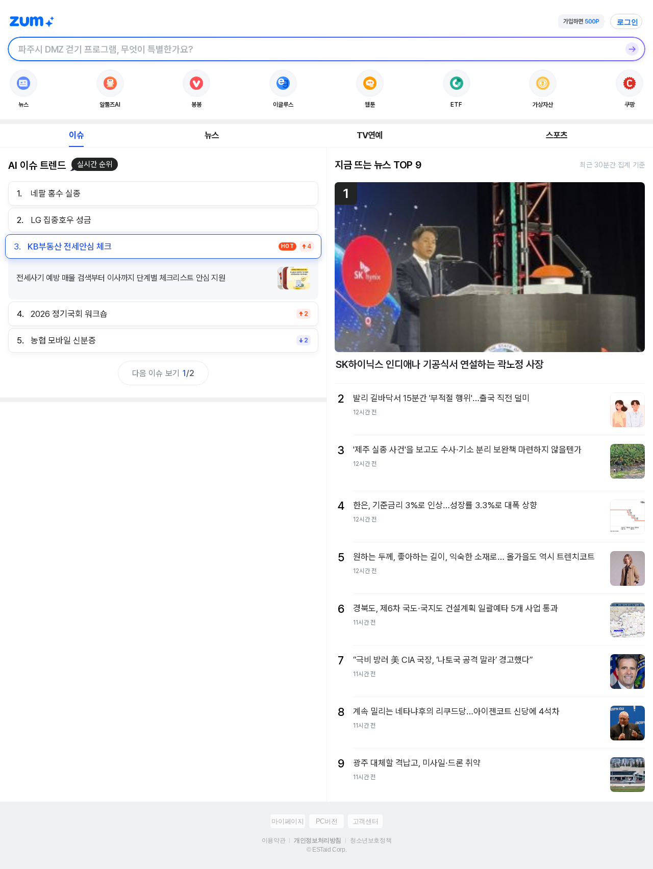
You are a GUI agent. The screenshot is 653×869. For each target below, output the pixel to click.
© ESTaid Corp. (326, 849)
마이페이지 (287, 821)
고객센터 (365, 821)
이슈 (76, 135)
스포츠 (557, 135)
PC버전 (326, 821)
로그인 (627, 22)
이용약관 (273, 840)
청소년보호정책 (370, 840)
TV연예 (370, 135)
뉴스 (212, 135)
